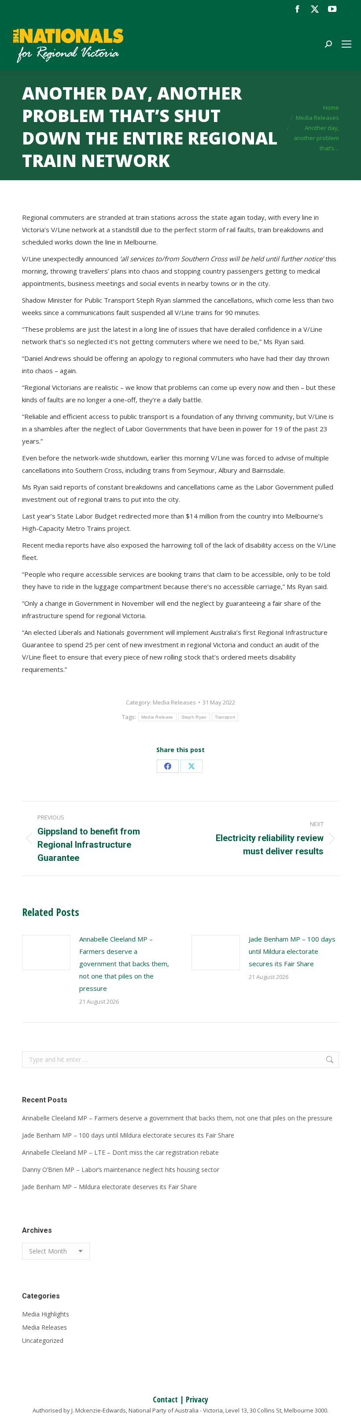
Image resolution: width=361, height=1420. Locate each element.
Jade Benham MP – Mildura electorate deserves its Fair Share (109, 1187)
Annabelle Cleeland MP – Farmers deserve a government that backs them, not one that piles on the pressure (124, 963)
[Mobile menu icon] (346, 44)
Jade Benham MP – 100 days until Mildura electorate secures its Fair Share (292, 951)
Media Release (157, 717)
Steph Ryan (194, 717)
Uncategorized (42, 1340)
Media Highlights (45, 1314)
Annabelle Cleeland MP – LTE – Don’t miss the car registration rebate (120, 1152)
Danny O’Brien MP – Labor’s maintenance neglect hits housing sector (120, 1169)
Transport (225, 717)
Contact (165, 1399)
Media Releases (174, 702)
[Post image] (46, 952)
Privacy (197, 1399)
